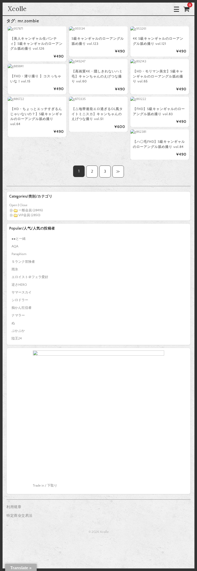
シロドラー (20, 300)
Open (13, 205)
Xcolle (17, 9)
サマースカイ (22, 292)
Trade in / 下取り (45, 485)
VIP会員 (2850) (29, 215)
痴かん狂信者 (22, 308)
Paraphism (19, 254)
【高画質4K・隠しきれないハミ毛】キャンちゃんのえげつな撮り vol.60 (97, 76)
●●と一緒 (19, 238)
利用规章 (13, 507)
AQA (15, 246)
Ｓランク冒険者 (23, 261)
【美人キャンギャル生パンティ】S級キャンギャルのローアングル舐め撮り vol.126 (36, 43)
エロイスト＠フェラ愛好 (30, 277)
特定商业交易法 (19, 516)
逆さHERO (19, 285)
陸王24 (17, 338)
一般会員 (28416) (30, 210)
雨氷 (15, 269)
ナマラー (18, 315)
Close (23, 205)
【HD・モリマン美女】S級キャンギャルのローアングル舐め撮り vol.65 (158, 76)
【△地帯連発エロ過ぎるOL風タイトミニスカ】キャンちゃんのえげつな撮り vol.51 (97, 114)
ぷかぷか (18, 331)
